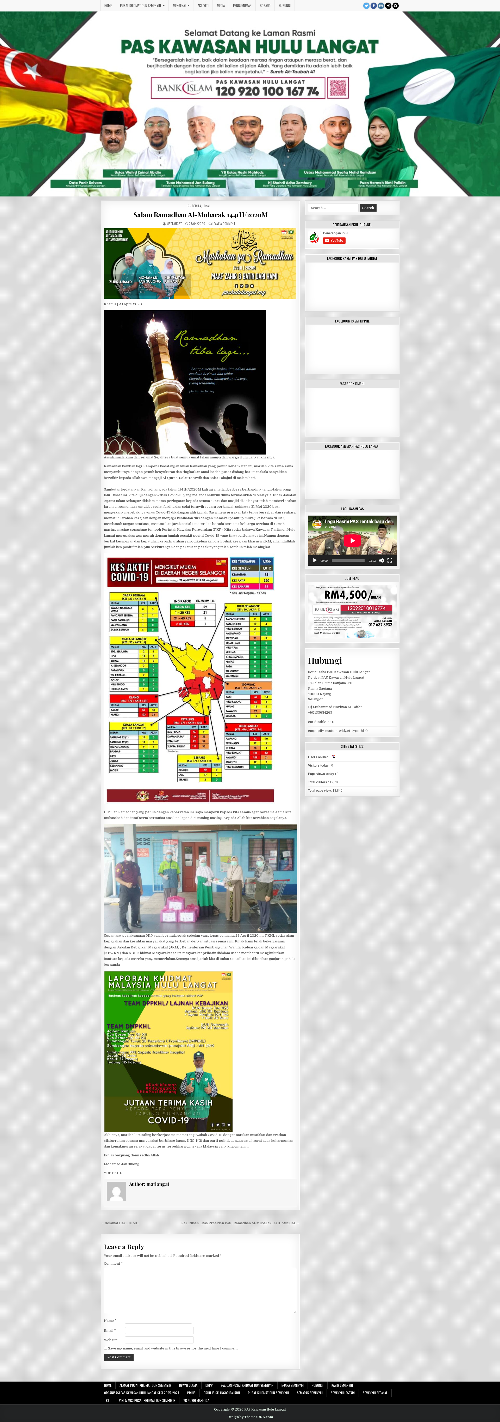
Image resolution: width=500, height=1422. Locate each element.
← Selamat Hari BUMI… (120, 1223)
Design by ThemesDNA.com (250, 1417)
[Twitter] (366, 6)
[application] (352, 541)
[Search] (395, 6)
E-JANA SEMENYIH (293, 1385)
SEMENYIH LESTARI (343, 1392)
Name (110, 1321)
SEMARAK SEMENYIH (310, 1392)
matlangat (174, 223)
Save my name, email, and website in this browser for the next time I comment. (173, 1348)
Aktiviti (203, 5)
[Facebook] (374, 6)
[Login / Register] (388, 6)
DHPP (209, 1385)
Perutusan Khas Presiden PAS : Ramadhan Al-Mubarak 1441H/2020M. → (240, 1223)
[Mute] (381, 560)
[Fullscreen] (389, 560)
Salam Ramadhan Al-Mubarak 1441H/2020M (200, 214)
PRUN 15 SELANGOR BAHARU (222, 1392)
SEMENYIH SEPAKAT (375, 1392)
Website (111, 1340)
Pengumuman (242, 5)
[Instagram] (381, 6)
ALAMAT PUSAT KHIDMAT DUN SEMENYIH (145, 1385)
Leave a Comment (224, 223)
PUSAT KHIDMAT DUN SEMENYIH (140, 5)
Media (221, 5)
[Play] (314, 560)
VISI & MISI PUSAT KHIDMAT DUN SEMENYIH (147, 1400)
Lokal (206, 206)
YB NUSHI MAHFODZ (196, 1400)
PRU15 (191, 1392)
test (107, 1400)
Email (110, 1331)
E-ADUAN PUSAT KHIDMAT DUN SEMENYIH (247, 1385)
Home (108, 5)
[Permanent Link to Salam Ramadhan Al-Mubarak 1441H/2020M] (200, 263)
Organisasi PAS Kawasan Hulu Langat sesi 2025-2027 (141, 1392)
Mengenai (179, 5)
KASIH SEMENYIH (342, 1385)
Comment (113, 1263)
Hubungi (285, 5)
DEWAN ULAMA (188, 1385)
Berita (196, 206)
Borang (265, 5)
